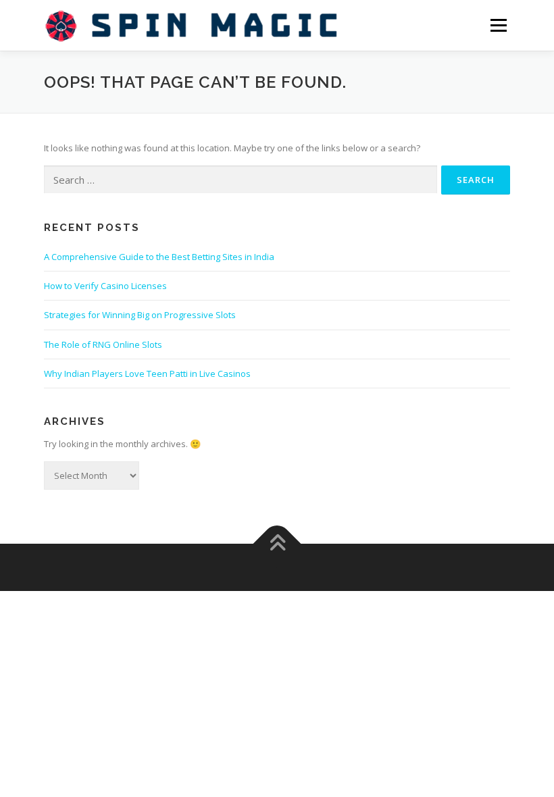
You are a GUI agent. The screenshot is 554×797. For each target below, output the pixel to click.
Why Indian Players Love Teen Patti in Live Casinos (147, 373)
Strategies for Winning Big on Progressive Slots (140, 315)
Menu (498, 25)
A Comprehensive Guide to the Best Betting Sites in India (159, 257)
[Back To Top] (277, 543)
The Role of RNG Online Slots (103, 344)
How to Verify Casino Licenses (105, 286)
